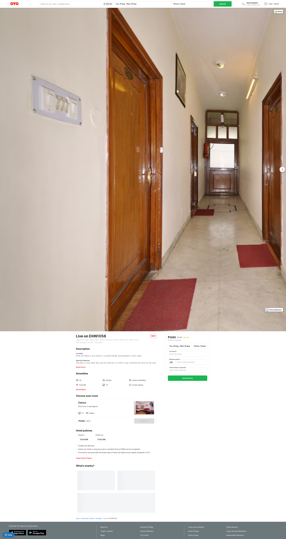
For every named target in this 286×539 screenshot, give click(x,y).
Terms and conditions (196, 527)
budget (99, 518)
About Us (104, 527)
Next (282, 169)
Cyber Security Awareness (236, 531)
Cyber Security (232, 527)
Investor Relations (147, 531)
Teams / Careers (107, 531)
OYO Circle (144, 535)
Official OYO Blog (146, 527)
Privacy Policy (193, 535)
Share (280, 11)
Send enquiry (187, 378)
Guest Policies (193, 531)
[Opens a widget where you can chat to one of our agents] (8, 535)
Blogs (103, 535)
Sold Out (144, 421)
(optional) (177, 367)
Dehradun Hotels (88, 518)
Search (222, 4)
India (77, 518)
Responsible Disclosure (235, 535)
